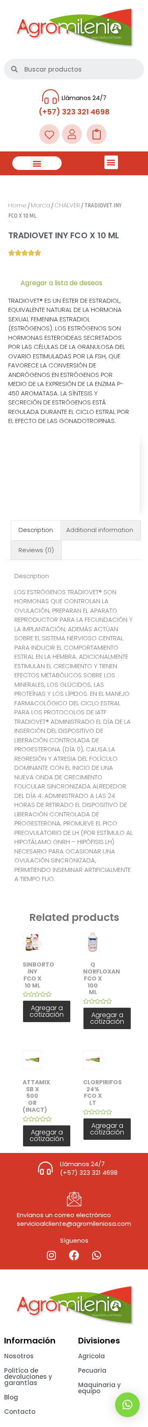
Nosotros (19, 1356)
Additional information (99, 529)
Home (17, 205)
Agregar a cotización (47, 1011)
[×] (127, 1404)
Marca (40, 205)
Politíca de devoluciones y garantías (28, 1376)
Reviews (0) (36, 550)
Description (35, 529)
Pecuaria (92, 1370)
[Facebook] (74, 1255)
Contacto (19, 1411)
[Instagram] (51, 1255)
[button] (37, 163)
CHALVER (67, 205)
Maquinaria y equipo (99, 1388)
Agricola (91, 1356)
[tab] (36, 530)
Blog (11, 1397)
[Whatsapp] (96, 1255)
